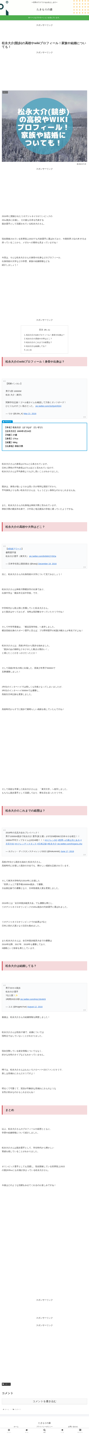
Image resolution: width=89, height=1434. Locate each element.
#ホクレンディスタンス (26, 844)
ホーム (16, 1427)
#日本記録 (42, 844)
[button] (82, 681)
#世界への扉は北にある (69, 840)
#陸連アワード (14, 549)
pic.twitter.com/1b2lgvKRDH (48, 406)
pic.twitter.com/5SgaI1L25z (69, 844)
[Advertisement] (44, 70)
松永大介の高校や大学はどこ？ (39, 339)
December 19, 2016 (47, 564)
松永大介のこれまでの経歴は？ (39, 342)
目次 (41, 330)
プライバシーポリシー (44, 1427)
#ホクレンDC (51, 840)
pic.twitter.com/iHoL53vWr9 (33, 999)
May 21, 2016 (30, 413)
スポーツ (7, 1384)
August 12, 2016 (35, 1007)
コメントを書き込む (44, 1401)
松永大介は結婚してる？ (36, 346)
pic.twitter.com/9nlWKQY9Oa (42, 556)
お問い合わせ (73, 1427)
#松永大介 (52, 844)
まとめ (29, 350)
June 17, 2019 (67, 851)
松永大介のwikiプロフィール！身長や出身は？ (45, 335)
